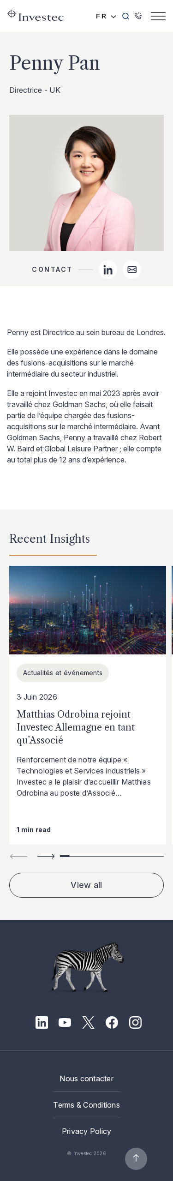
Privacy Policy (87, 1131)
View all (86, 885)
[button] (46, 856)
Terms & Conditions (86, 1104)
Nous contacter (86, 1078)
